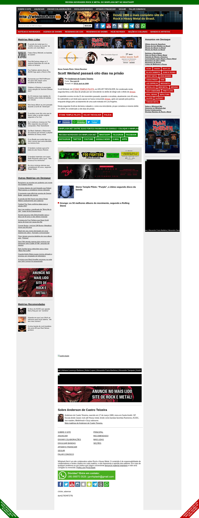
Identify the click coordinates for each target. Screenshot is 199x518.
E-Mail (116, 139)
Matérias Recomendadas (31, 304)
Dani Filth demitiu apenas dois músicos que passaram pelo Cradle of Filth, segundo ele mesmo (34, 243)
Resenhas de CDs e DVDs (155, 61)
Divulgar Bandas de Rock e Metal (158, 112)
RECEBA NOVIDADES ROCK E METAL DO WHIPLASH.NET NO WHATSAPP (99, 2)
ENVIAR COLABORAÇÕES (59, 9)
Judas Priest (152, 80)
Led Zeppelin (152, 83)
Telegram (118, 135)
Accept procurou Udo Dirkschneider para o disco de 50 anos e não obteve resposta (33, 216)
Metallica (151, 87)
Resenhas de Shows (153, 62)
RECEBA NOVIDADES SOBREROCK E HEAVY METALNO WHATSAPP (8, 509)
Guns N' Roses (169, 72)
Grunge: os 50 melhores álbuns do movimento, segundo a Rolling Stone (94, 204)
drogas (132, 92)
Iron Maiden (165, 76)
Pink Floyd (168, 91)
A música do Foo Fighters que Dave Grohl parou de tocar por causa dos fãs (33, 221)
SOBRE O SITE (24, 9)
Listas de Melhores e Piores (156, 64)
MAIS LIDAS (98, 440)
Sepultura (164, 94)
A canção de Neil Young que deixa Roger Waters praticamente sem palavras (33, 200)
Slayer (149, 98)
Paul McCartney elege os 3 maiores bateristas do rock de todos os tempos (39, 63)
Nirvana (174, 87)
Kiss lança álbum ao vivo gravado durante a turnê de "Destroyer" (40, 105)
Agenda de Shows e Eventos (156, 57)
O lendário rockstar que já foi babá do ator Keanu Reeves (38, 149)
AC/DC (148, 69)
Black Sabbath (153, 72)
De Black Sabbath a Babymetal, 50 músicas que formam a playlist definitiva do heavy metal (40, 132)
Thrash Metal (152, 102)
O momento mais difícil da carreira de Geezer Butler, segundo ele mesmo (34, 194)
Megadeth (165, 83)
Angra (157, 69)
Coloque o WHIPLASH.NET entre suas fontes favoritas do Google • (128, 129)
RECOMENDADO (100, 436)
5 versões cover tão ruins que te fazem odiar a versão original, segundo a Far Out (39, 115)
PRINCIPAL (98, 432)
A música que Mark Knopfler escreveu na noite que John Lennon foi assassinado (35, 260)
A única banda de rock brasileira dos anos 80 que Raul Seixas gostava (39, 328)
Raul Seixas (151, 94)
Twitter (77, 139)
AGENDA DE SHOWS (52, 32)
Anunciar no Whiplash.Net (155, 108)
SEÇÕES (137, 32)
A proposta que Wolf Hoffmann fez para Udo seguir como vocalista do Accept (39, 80)
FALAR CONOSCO (137, 9)
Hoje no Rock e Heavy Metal (156, 55)
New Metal (163, 87)
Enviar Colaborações (153, 110)
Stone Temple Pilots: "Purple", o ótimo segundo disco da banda (106, 188)
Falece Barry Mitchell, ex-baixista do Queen (40, 54)
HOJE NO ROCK (118, 32)
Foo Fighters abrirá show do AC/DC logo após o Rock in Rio (39, 71)
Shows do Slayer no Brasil (155, 48)
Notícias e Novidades (153, 53)
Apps (124, 139)
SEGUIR (122, 9)
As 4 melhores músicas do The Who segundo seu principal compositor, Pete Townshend (39, 124)
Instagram (64, 139)
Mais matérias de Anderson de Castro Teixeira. (84, 423)
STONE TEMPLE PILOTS (83, 89)
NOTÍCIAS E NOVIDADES (29, 32)
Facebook (131, 135)
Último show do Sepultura (155, 44)
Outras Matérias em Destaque (34, 178)
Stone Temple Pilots (65, 69)
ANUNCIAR (39, 9)
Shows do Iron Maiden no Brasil (157, 46)
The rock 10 (74, 81)
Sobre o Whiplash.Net (153, 106)
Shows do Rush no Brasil (155, 50)
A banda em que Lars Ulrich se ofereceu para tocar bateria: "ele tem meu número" (39, 319)
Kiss (162, 80)
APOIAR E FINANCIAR (106, 9)
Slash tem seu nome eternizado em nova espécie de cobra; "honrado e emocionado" (34, 232)
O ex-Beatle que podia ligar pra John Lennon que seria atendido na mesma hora (39, 141)
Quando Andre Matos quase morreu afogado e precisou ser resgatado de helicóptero (35, 255)
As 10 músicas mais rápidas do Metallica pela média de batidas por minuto (39, 98)
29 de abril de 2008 (81, 83)
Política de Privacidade (85, 468)
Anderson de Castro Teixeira (80, 79)
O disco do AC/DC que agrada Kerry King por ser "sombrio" (39, 310)
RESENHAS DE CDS (74, 32)
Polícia (108, 115)
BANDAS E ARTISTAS (160, 32)
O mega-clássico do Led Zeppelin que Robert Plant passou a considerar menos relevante (34, 189)
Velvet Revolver (81, 69)
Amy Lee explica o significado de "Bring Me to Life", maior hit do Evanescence (34, 210)
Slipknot (159, 98)
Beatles (166, 69)
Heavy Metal (152, 76)
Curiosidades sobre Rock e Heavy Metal (160, 59)
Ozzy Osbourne (153, 91)
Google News (103, 139)
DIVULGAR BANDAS (83, 9)
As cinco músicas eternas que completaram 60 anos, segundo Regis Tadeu (39, 167)
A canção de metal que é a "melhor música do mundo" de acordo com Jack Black (39, 46)
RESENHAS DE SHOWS (97, 32)
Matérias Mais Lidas (29, 39)
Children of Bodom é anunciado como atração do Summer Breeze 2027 (40, 89)
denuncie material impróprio (116, 466)
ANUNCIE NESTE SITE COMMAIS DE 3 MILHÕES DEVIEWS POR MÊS (191, 509)
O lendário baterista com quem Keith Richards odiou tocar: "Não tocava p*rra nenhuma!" (40, 158)
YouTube (88, 139)
